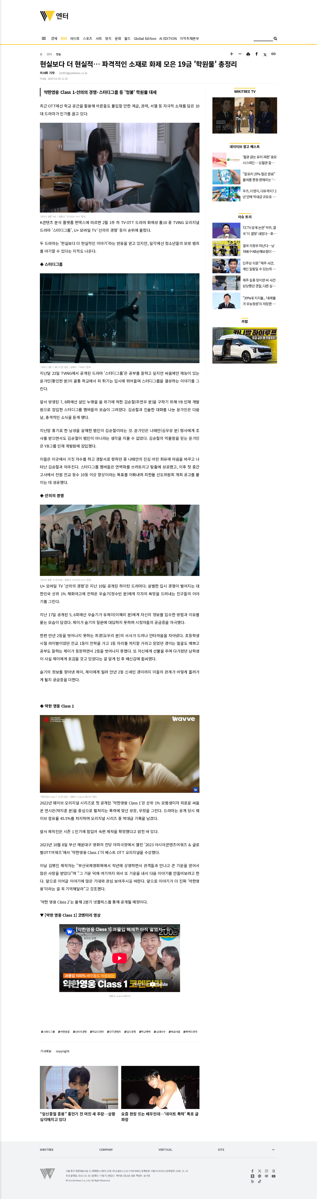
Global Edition (145, 38)
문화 (118, 38)
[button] (231, 54)
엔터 (63, 38)
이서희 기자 (47, 73)
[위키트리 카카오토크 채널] (259, 1176)
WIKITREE (46, 1150)
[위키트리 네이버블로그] (266, 1176)
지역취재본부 (189, 38)
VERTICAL (165, 1150)
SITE (221, 1150)
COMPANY (106, 1150)
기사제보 (45, 1051)
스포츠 (87, 38)
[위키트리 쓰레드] (273, 1171)
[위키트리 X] (259, 1171)
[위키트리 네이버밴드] (252, 1181)
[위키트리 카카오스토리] (252, 1176)
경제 (54, 38)
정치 (108, 38)
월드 (127, 38)
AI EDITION (168, 38)
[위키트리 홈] (47, 20)
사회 (99, 38)
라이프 (75, 38)
